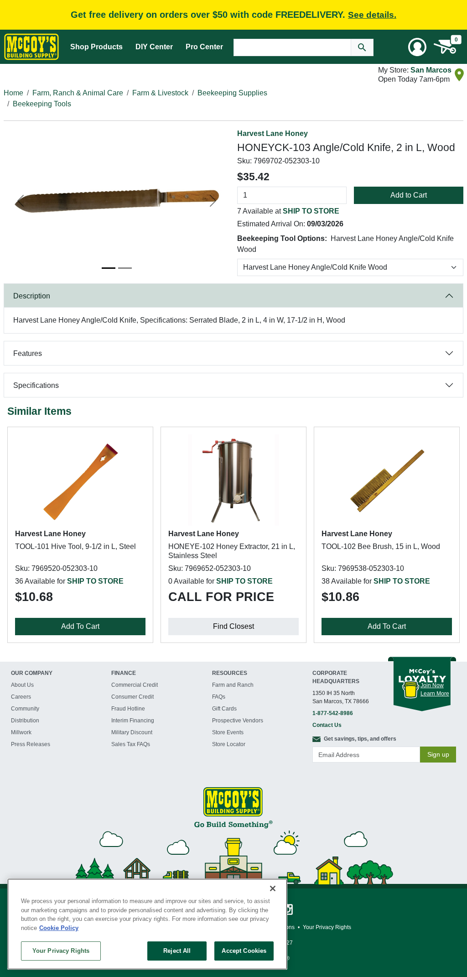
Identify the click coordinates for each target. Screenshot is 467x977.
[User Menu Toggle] (417, 47)
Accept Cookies (244, 950)
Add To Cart (80, 626)
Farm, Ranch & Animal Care (77, 93)
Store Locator (228, 744)
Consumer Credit (132, 697)
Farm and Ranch (233, 685)
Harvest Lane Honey (272, 133)
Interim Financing (132, 720)
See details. (372, 15)
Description (31, 296)
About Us (22, 685)
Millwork (21, 732)
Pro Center (204, 47)
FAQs (218, 697)
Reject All (177, 950)
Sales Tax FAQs (130, 744)
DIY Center (154, 47)
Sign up (438, 754)
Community (25, 708)
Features (27, 353)
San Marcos (430, 70)
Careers (21, 697)
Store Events (228, 732)
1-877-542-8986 (332, 713)
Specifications (36, 385)
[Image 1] (108, 268)
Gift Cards (224, 708)
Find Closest (233, 626)
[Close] (273, 888)
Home (13, 93)
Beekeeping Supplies (232, 93)
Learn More (434, 693)
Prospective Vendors (237, 720)
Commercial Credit (134, 685)
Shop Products (96, 47)
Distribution (25, 720)
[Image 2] (125, 268)
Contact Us (327, 725)
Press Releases (30, 744)
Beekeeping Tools (42, 104)
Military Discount (131, 732)
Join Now (432, 685)
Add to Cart (408, 195)
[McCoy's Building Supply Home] (31, 47)
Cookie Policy (58, 928)
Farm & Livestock (160, 93)
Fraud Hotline (128, 708)
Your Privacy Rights (60, 950)
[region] (147, 924)
